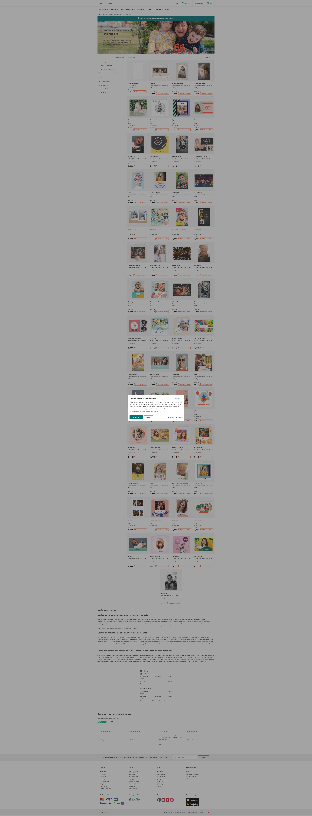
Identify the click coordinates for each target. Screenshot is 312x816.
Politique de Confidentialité (150, 412)
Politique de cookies (136, 412)
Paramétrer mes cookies (175, 417)
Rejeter (148, 417)
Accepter (136, 417)
